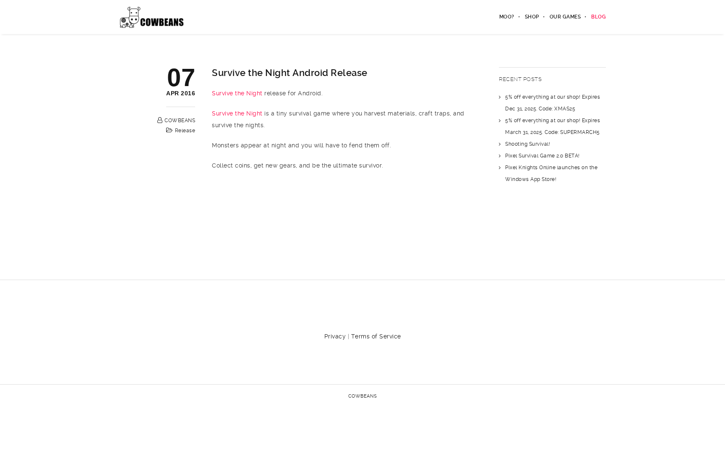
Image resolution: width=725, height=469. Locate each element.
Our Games (565, 17)
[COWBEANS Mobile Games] (152, 16)
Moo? (506, 17)
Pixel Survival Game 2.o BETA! (542, 156)
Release (185, 131)
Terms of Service (376, 336)
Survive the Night (237, 93)
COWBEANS (179, 120)
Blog (598, 17)
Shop (532, 17)
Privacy (335, 336)
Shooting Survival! (527, 144)
